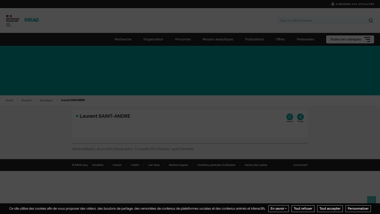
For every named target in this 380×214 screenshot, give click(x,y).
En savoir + (279, 208)
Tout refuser (303, 208)
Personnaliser (358, 208)
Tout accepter (330, 208)
